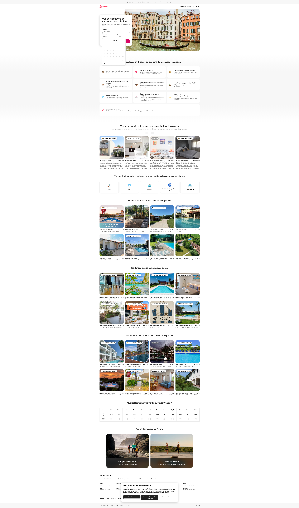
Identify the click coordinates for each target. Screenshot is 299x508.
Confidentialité (114, 505)
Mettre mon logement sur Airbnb (189, 6)
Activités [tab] (153, 478)
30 (123, 60)
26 (110, 60)
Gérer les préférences (167, 497)
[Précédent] (146, 133)
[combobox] (116, 31)
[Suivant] (152, 133)
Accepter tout (131, 497)
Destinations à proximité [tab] (106, 478)
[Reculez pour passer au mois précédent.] (104, 40)
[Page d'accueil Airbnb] (103, 6)
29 (120, 60)
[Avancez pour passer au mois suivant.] (122, 40)
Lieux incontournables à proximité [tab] (140, 478)
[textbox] (109, 36)
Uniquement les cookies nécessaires (149, 497)
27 (113, 60)
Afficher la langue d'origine (165, 2)
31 (104, 63)
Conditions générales (125, 505)
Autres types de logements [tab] (122, 478)
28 (116, 60)
